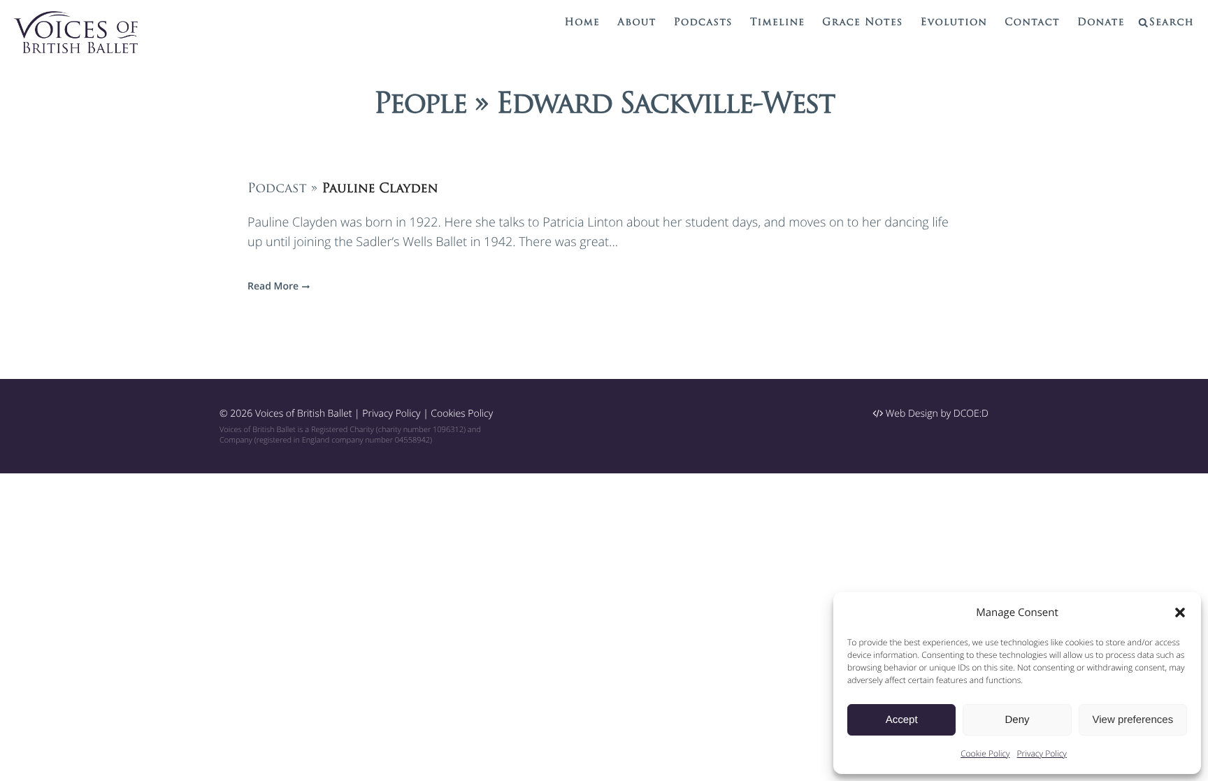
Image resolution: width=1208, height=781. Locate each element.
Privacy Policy (1042, 753)
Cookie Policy (985, 753)
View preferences (1133, 720)
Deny (1017, 720)
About (636, 22)
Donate (1101, 22)
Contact (1032, 22)
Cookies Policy (462, 413)
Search (1171, 22)
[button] (1180, 612)
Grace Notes (862, 22)
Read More (273, 286)
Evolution (954, 22)
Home (583, 22)
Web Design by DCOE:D (935, 413)
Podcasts (703, 22)
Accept (902, 720)
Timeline (777, 22)
